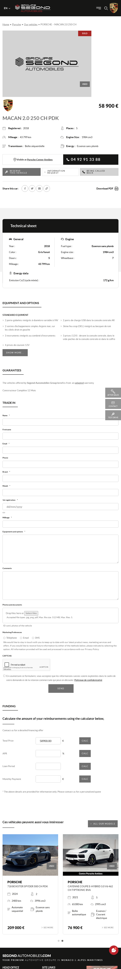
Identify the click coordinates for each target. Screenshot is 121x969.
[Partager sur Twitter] (32, 188)
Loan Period (9, 769)
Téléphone (11, 640)
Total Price (8, 743)
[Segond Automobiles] (33, 3)
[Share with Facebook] (25, 188)
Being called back (96, 172)
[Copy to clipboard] (46, 188)
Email (26, 640)
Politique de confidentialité (88, 683)
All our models (104, 827)
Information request (56, 172)
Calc (85, 744)
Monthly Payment (12, 782)
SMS (37, 640)
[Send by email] (39, 188)
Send (61, 691)
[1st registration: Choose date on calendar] (4, 514)
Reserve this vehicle (18, 172)
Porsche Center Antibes (40, 159)
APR (5, 756)
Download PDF (104, 188)
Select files (31, 616)
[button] (59, 944)
